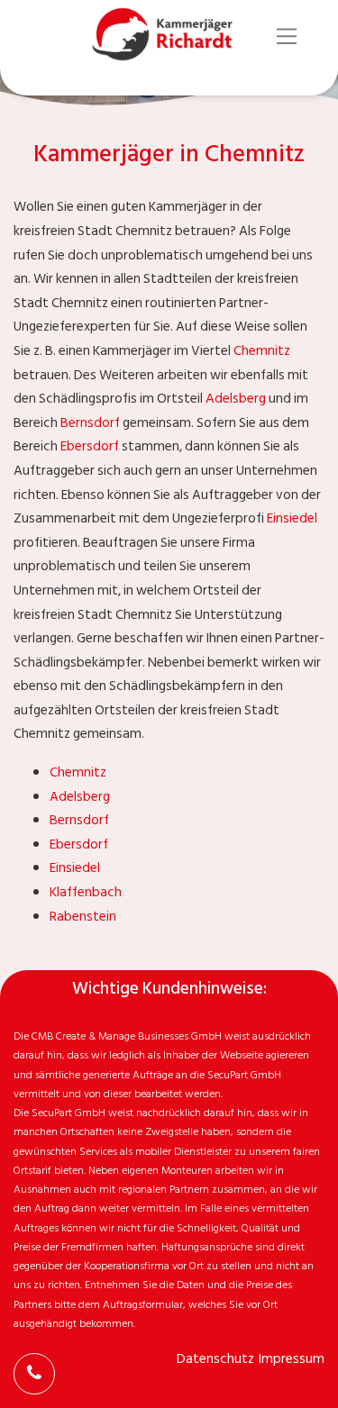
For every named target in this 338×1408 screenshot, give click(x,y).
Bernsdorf (90, 423)
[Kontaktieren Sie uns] (34, 1373)
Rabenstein (83, 916)
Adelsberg (236, 398)
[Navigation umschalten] (287, 36)
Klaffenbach (86, 892)
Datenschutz (215, 1359)
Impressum (291, 1359)
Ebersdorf (89, 446)
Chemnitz (261, 351)
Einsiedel (292, 518)
